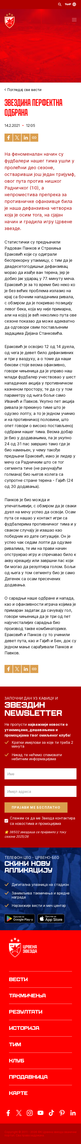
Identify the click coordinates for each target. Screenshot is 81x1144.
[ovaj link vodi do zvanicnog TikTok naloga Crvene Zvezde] (51, 1113)
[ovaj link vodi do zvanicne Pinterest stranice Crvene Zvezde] (62, 1113)
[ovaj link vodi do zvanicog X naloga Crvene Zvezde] (18, 1113)
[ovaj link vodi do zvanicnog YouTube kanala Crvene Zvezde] (40, 1113)
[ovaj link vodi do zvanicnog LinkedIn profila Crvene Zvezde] (72, 1113)
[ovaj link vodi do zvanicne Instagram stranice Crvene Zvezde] (29, 1113)
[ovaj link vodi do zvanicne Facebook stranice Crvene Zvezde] (8, 1113)
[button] (74, 20)
